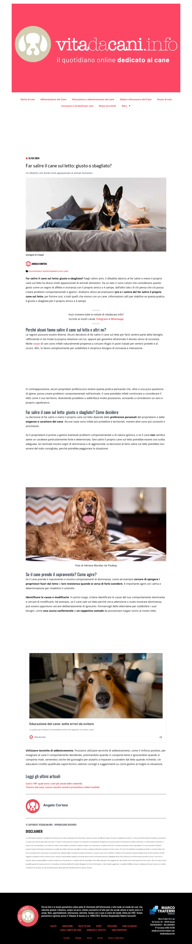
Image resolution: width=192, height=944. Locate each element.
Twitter (89, 938)
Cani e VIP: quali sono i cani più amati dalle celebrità (54, 783)
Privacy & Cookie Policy (116, 938)
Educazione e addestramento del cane (93, 99)
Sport (99, 926)
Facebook (78, 938)
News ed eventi (107, 105)
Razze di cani (164, 99)
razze (36, 343)
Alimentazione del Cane (53, 99)
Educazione (67, 926)
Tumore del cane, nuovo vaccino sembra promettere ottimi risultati (62, 787)
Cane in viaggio (129, 926)
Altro (124, 105)
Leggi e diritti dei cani (70, 930)
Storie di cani (28, 99)
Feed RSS (100, 938)
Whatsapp (117, 319)
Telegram (102, 319)
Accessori (112, 926)
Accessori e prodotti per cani (77, 105)
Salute (53, 926)
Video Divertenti (119, 930)
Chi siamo (66, 938)
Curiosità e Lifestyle (96, 930)
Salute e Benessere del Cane (136, 99)
